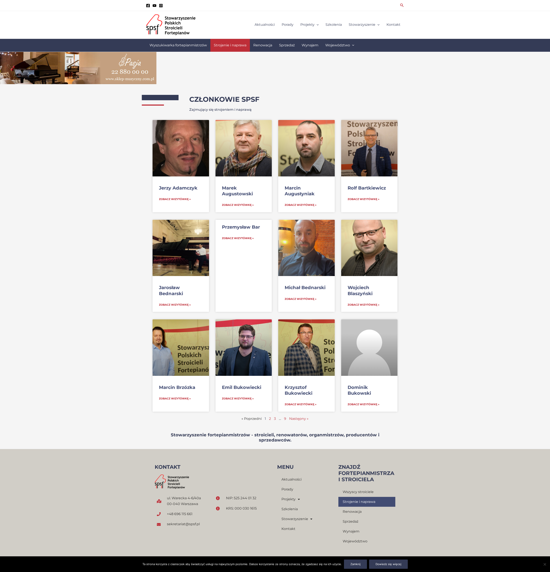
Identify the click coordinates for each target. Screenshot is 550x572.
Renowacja (352, 512)
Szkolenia (289, 509)
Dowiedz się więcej (388, 564)
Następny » (299, 419)
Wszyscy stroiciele (358, 492)
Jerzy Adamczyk (178, 188)
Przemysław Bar (241, 227)
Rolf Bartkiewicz (367, 188)
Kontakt (288, 529)
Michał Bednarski (305, 287)
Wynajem (351, 531)
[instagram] (161, 6)
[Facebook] (148, 6)
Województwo (355, 541)
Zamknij (355, 564)
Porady (287, 489)
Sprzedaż (350, 521)
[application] (317, 24)
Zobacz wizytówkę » (175, 199)
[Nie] (544, 564)
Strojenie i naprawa (359, 502)
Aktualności (291, 479)
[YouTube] (154, 6)
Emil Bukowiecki (241, 387)
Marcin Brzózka (177, 387)
